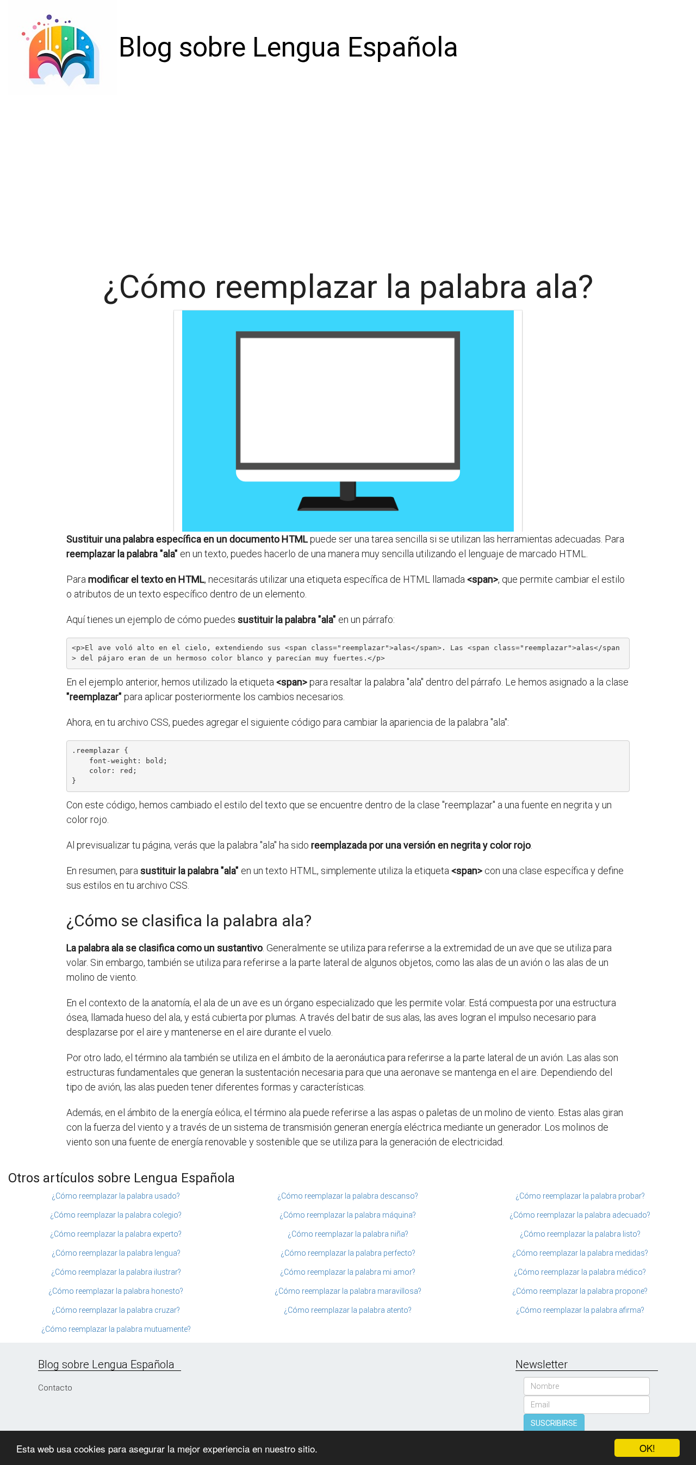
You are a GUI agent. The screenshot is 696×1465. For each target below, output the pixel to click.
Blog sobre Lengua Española (288, 47)
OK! (647, 1448)
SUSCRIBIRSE (554, 1423)
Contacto (55, 1388)
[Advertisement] (348, 177)
